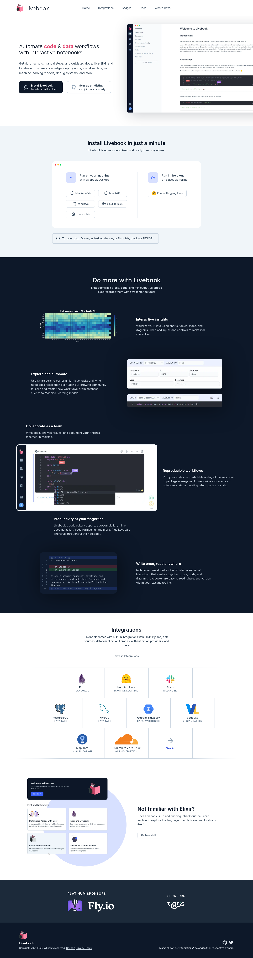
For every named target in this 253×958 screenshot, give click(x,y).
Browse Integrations (126, 655)
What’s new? (163, 8)
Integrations (106, 8)
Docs (143, 8)
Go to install (148, 835)
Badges (126, 8)
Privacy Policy (84, 947)
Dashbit (70, 947)
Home (86, 8)
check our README (141, 238)
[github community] (224, 942)
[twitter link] (231, 942)
